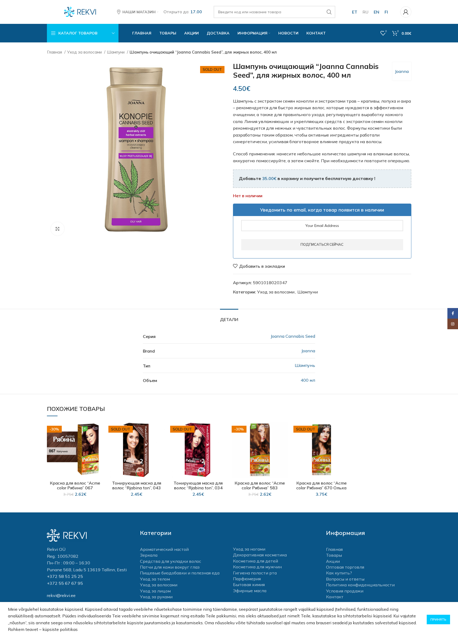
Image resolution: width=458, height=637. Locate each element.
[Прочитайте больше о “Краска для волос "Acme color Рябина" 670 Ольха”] (345, 442)
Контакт (335, 596)
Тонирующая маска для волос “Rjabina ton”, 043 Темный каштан (136, 487)
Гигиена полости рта (255, 573)
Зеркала (148, 555)
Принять (438, 619)
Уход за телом (155, 579)
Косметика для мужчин (257, 566)
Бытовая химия (249, 584)
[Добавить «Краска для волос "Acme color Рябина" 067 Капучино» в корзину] (99, 442)
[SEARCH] (329, 12)
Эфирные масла (249, 590)
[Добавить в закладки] (99, 430)
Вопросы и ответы (345, 579)
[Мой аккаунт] (406, 12)
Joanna (402, 71)
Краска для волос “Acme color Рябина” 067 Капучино (75, 487)
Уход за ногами (249, 549)
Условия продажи (344, 591)
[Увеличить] (57, 228)
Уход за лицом (155, 591)
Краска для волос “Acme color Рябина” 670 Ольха (321, 485)
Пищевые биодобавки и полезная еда (179, 573)
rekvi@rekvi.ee (61, 595)
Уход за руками (156, 596)
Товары (334, 555)
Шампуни (116, 52)
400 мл (308, 380)
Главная (55, 52)
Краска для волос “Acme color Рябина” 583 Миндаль (260, 487)
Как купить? (339, 573)
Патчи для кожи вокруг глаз (170, 567)
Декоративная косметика (260, 554)
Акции (333, 561)
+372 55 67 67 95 (65, 583)
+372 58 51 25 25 (65, 576)
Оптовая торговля (345, 567)
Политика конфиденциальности (360, 584)
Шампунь (305, 365)
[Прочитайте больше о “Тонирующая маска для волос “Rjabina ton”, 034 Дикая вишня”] (222, 442)
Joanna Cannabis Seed (293, 336)
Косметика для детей (255, 561)
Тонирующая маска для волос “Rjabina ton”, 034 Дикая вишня (198, 487)
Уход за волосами (85, 52)
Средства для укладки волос (170, 561)
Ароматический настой (164, 549)
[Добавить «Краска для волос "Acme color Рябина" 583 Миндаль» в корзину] (284, 442)
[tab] (229, 317)
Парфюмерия (247, 578)
